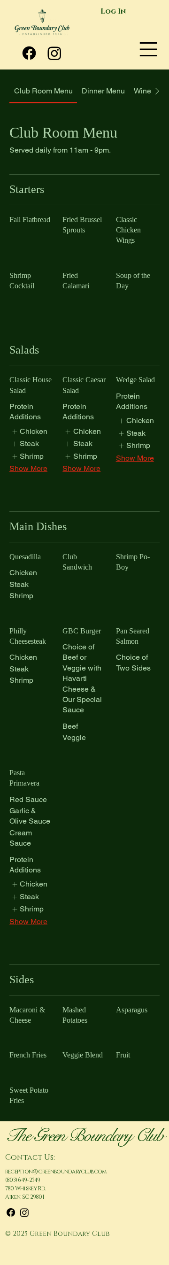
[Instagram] (54, 53)
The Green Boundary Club (84, 1135)
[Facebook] (29, 53)
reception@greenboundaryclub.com (56, 1171)
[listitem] (29, 431)
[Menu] (149, 49)
